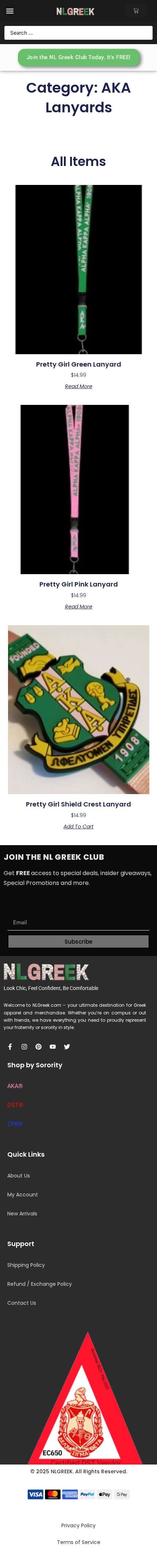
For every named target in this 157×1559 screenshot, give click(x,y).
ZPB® (15, 1124)
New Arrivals (22, 1213)
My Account (22, 1194)
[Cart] (136, 11)
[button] (10, 11)
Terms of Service (78, 1542)
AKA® (15, 1086)
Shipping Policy (26, 1265)
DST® (15, 1105)
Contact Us (21, 1303)
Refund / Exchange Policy (39, 1284)
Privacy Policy (78, 1525)
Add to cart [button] (78, 826)
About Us (18, 1175)
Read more (78, 386)
